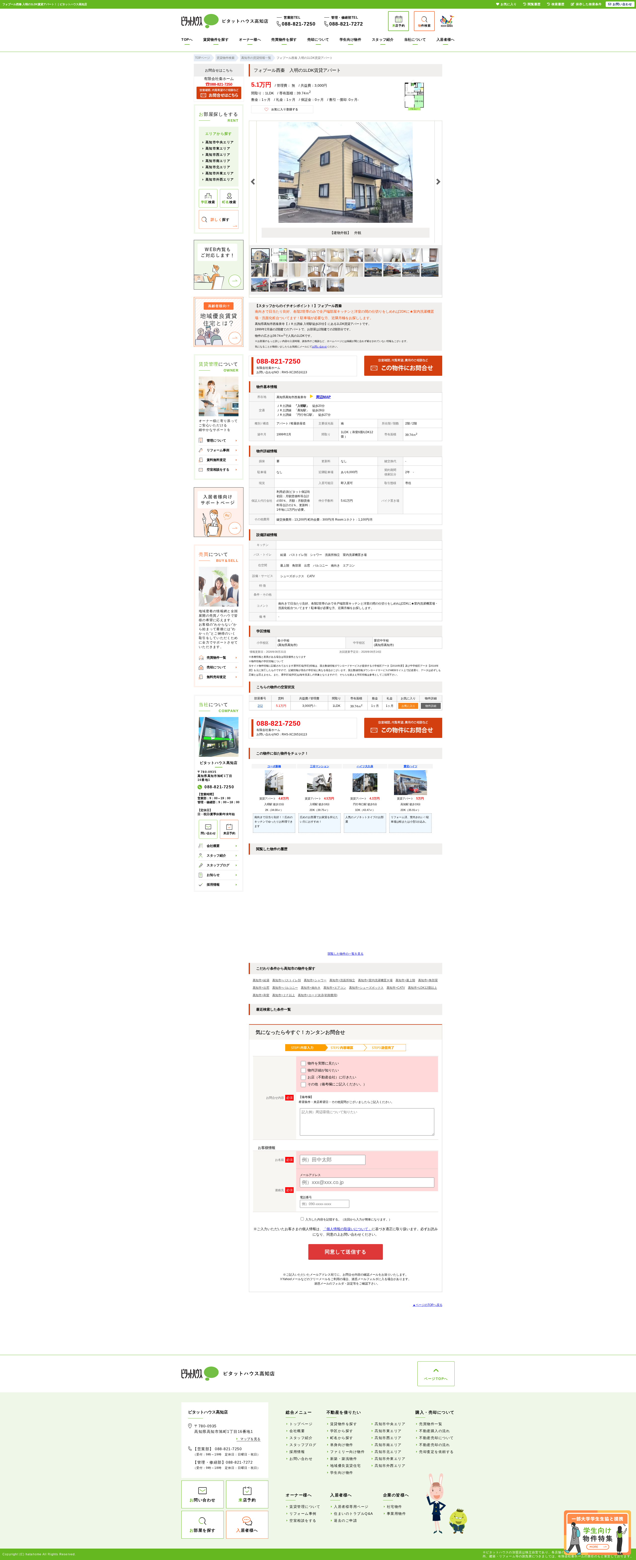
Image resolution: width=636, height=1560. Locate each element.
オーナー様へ (250, 39)
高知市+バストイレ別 (286, 980)
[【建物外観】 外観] (345, 222)
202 (260, 706)
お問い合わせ (319, 346)
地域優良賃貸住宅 (345, 1466)
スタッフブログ (218, 865)
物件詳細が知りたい (323, 1070)
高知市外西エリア (219, 179)
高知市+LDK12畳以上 (422, 987)
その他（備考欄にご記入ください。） (337, 1084)
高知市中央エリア (219, 142)
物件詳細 (430, 705)
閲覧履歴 (534, 4)
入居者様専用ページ (351, 1507)
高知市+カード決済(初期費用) (317, 995)
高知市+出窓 (261, 987)
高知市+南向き (310, 987)
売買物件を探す (284, 39)
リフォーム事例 (218, 450)
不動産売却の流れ (434, 1445)
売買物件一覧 (216, 657)
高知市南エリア (217, 161)
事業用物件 (396, 1514)
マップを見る (250, 1439)
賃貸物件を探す (216, 39)
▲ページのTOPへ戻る (427, 1305)
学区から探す (341, 1431)
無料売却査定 (216, 677)
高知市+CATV (396, 987)
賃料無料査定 (216, 460)
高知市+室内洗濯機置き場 (375, 980)
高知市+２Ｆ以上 (283, 995)
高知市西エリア (217, 154)
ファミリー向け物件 (347, 1452)
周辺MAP (323, 397)
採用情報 (213, 884)
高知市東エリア (217, 148)
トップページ (301, 1424)
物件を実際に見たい (323, 1063)
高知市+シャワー (315, 980)
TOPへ (187, 39)
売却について (318, 39)
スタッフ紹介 (383, 39)
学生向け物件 (350, 39)
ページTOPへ (436, 1379)
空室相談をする (218, 469)
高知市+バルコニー (285, 987)
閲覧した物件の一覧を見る (345, 953)
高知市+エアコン (334, 987)
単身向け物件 (341, 1445)
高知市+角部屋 (428, 980)
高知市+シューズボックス (366, 987)
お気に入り (408, 705)
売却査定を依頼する (436, 1452)
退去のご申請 (345, 1520)
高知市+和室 (261, 995)
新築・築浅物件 (343, 1459)
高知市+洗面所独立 (342, 980)
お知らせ (213, 875)
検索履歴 (558, 4)
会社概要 (213, 846)
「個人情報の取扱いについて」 (347, 1229)
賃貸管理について (304, 1507)
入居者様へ (446, 39)
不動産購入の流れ (434, 1431)
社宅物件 (394, 1507)
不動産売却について (436, 1438)
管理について (216, 440)
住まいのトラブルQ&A (353, 1514)
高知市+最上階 (405, 980)
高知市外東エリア (219, 173)
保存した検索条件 (589, 4)
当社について (415, 39)
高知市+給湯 (261, 980)
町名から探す (341, 1438)
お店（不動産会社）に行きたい (331, 1077)
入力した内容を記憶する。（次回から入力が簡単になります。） (348, 1219)
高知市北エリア (217, 167)
